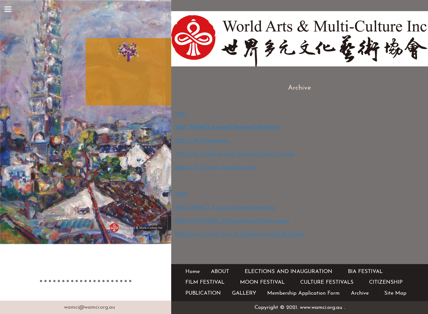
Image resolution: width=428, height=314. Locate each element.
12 (90, 281)
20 (126, 281)
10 (81, 281)
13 (94, 281)
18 (117, 281)
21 (130, 281)
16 (108, 281)
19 (121, 281)
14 (99, 281)
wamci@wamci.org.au (89, 307)
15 (103, 281)
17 (112, 281)
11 (85, 281)
